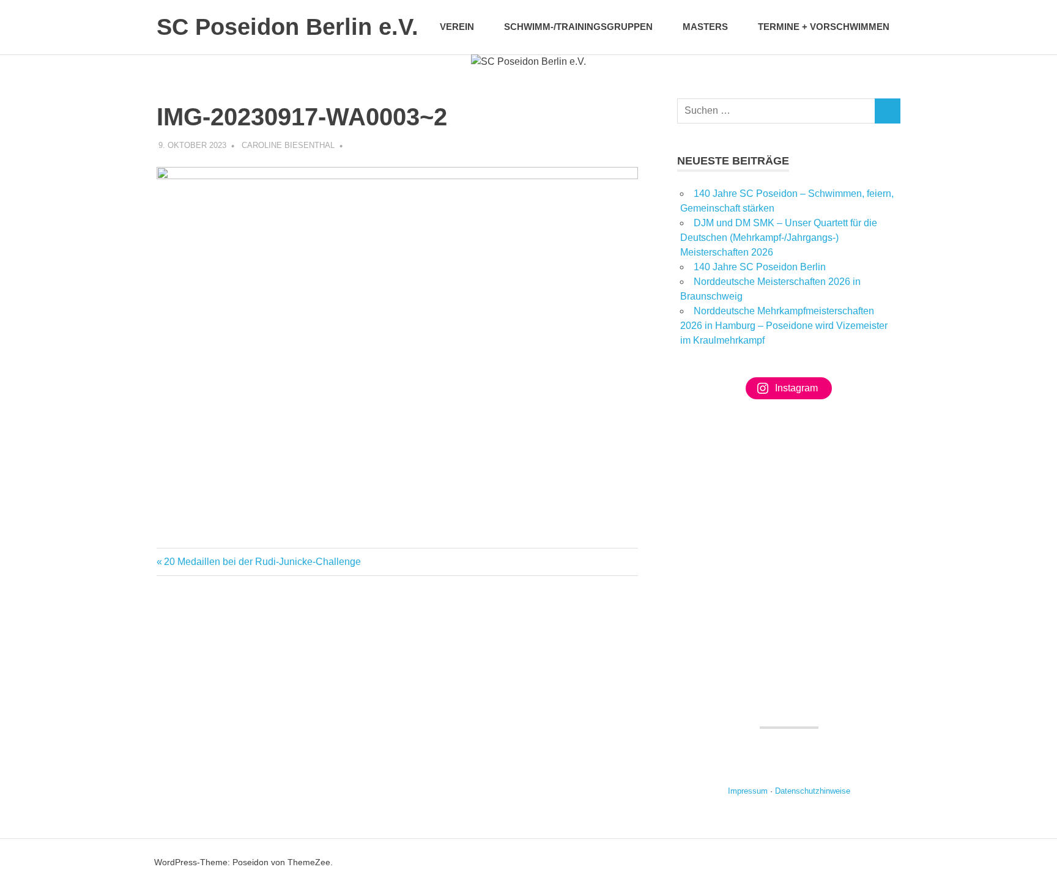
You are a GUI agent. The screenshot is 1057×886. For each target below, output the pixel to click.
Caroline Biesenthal (288, 145)
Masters (705, 26)
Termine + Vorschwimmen (823, 26)
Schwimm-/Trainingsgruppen (578, 26)
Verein (457, 26)
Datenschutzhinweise (812, 791)
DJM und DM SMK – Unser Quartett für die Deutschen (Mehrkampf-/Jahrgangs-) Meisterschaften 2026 (778, 237)
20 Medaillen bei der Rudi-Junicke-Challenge (262, 561)
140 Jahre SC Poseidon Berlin (760, 267)
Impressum (748, 791)
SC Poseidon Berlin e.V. (287, 27)
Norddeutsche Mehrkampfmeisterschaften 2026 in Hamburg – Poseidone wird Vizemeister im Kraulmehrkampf (784, 325)
